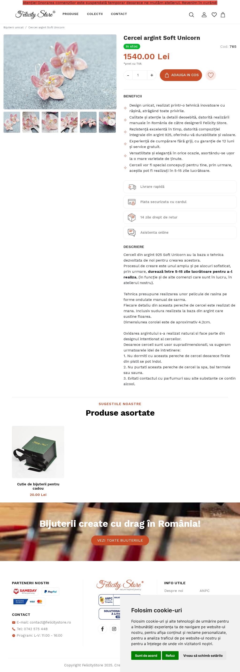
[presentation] (8, 122)
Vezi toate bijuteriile (120, 540)
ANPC (205, 591)
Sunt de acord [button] (146, 655)
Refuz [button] (170, 655)
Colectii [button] (95, 14)
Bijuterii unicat (13, 27)
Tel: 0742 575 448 (31, 629)
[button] (204, 14)
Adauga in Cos (185, 75)
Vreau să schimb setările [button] (203, 655)
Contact (119, 14)
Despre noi (173, 591)
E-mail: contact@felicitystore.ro (43, 622)
